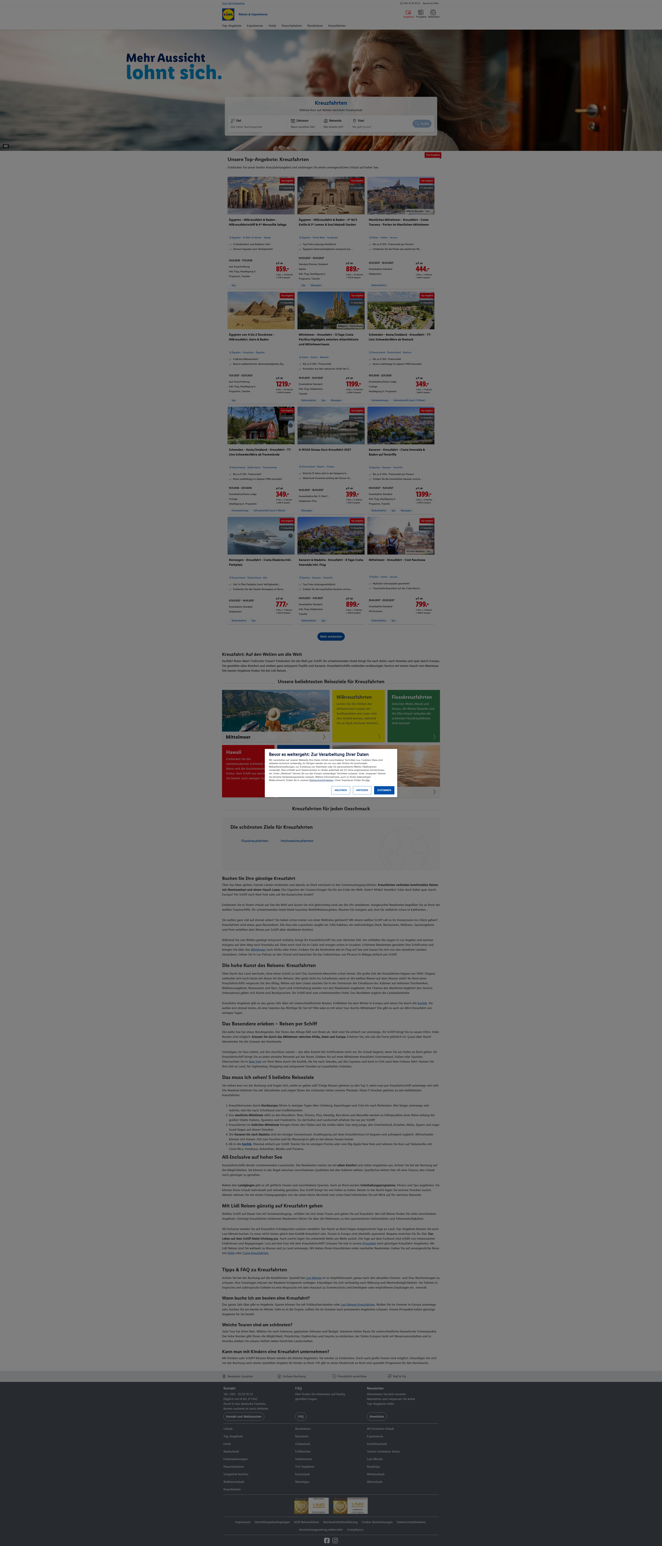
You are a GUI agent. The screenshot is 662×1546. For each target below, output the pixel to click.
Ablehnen (341, 790)
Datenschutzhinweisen (321, 780)
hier (367, 780)
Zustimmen (384, 790)
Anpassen (362, 790)
